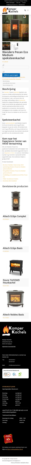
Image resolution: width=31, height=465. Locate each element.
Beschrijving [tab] (6, 81)
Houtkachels (21, 77)
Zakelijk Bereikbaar (25, 462)
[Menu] (28, 10)
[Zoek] (24, 10)
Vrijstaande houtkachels (8, 79)
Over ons (18, 2)
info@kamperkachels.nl (14, 365)
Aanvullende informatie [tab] (9, 83)
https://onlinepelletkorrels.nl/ (15, 449)
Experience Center (10, 153)
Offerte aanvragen (10, 2)
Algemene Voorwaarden (8, 346)
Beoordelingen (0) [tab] (8, 85)
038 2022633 (12, 359)
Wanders (18, 79)
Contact (24, 2)
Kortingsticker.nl (16, 460)
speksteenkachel (10, 123)
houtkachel (22, 100)
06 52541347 (12, 361)
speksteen (16, 92)
